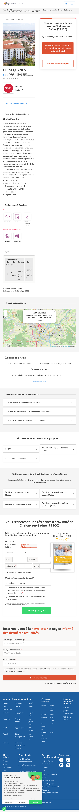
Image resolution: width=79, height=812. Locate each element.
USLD (44, 771)
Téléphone (11, 566)
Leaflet (54, 346)
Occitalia (6, 728)
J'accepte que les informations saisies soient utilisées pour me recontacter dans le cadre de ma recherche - (28, 590)
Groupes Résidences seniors (17, 699)
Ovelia (17, 707)
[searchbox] (39, 643)
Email (36, 566)
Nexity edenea (18, 720)
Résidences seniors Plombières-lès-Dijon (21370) (55, 504)
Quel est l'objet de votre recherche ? (57, 38)
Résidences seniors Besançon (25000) (17, 493)
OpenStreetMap (66, 346)
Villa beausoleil (32, 729)
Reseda (5, 734)
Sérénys (6, 743)
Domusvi (6, 713)
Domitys (6, 703)
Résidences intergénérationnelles (50, 791)
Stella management (20, 735)
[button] (4, 808)
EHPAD (45, 767)
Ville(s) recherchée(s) (12, 649)
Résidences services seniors (49, 775)
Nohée (31, 703)
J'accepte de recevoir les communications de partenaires (26, 598)
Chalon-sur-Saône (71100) (17, 11)
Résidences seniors (16, 10)
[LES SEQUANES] (39, 326)
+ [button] (5, 311)
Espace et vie (32, 714)
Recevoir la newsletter (39, 678)
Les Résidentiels (7, 708)
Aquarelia (6, 719)
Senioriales (19, 703)
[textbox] (20, 566)
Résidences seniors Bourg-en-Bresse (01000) (54, 493)
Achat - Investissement (33, 10)
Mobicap (32, 707)
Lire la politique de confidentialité (13, 795)
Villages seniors (48, 780)
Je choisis (22, 802)
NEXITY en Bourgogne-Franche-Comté (55, 449)
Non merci (8, 802)
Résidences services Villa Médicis (20, 745)
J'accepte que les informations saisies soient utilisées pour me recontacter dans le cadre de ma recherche (40, 670)
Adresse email (9, 659)
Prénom (33, 559)
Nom (8, 559)
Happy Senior (20, 713)
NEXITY (19, 90)
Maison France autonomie (47, 762)
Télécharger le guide (36, 610)
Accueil (5, 10)
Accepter (36, 802)
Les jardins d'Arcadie (32, 721)
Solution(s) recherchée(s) (13, 640)
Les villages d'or (31, 737)
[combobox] (21, 565)
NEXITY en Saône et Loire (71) (17, 458)
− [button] (5, 314)
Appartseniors (20, 728)
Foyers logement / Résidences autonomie (50, 785)
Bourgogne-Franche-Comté (52, 10)
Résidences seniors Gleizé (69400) (19, 504)
